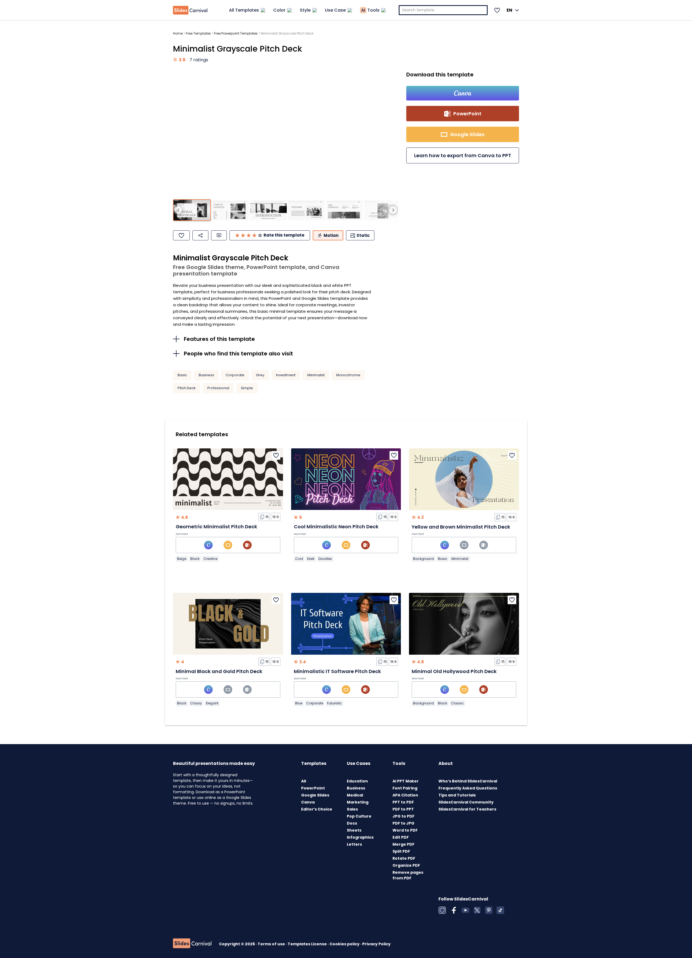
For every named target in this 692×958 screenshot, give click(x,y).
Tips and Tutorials (457, 795)
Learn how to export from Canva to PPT (462, 155)
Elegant (212, 703)
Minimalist (316, 375)
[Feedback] (219, 235)
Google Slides (315, 795)
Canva (308, 802)
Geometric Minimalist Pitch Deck (216, 526)
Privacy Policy (376, 944)
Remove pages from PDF (407, 875)
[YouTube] (465, 910)
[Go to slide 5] (345, 210)
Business (206, 375)
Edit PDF (400, 837)
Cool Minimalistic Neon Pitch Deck (336, 526)
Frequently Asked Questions (467, 788)
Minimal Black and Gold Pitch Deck (219, 671)
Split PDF (401, 851)
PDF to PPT (403, 809)
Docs (352, 823)
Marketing (357, 802)
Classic (457, 703)
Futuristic (334, 703)
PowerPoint (313, 788)
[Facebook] (454, 910)
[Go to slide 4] (306, 210)
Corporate (235, 375)
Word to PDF (405, 830)
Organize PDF (406, 865)
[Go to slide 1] (192, 210)
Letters (354, 844)
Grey (260, 375)
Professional (218, 388)
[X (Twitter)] (477, 910)
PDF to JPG (403, 823)
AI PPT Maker (405, 781)
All (303, 781)
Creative (210, 558)
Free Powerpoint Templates (236, 33)
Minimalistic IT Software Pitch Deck (337, 671)
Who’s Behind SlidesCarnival (467, 781)
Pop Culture (359, 816)
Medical (355, 795)
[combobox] (443, 10)
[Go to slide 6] (383, 210)
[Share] (200, 235)
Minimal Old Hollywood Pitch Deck (454, 671)
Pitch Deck (187, 388)
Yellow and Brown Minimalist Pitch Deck (461, 526)
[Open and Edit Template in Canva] (462, 93)
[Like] (181, 235)
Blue (298, 703)
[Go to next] (393, 210)
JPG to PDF (403, 816)
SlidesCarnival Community (466, 802)
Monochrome (348, 375)
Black (194, 558)
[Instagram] (442, 910)
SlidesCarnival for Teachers (467, 809)
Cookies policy (345, 944)
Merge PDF (403, 844)
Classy (196, 703)
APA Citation (405, 795)
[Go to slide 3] (268, 210)
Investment (285, 375)
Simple (247, 388)
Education (357, 781)
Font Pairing (404, 788)
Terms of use (272, 944)
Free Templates (198, 33)
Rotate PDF (403, 858)
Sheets (354, 830)
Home (178, 33)
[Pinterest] (489, 910)
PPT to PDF (403, 802)
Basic (182, 375)
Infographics (360, 837)
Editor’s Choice (316, 809)
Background (423, 558)
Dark (310, 558)
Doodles (325, 558)
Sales (352, 809)
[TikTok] (500, 910)
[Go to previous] (178, 210)
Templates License (308, 944)
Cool (299, 558)
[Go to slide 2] (230, 210)
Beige (181, 558)
